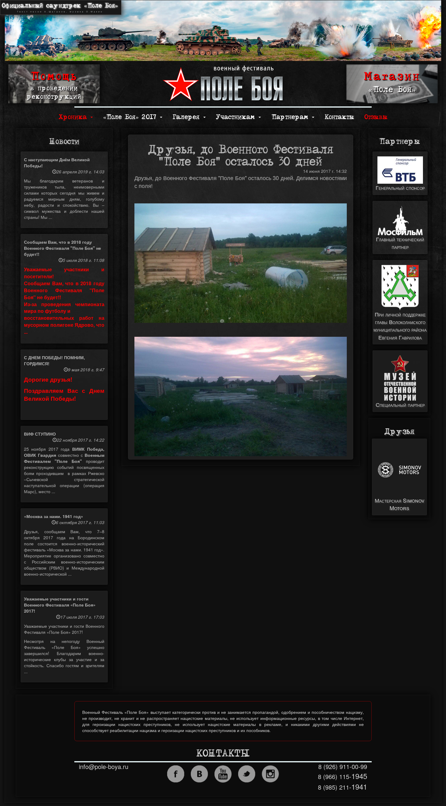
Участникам (237, 117)
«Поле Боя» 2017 (131, 117)
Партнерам (291, 117)
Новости (64, 141)
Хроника (74, 117)
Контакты (339, 117)
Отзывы (375, 117)
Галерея (188, 117)
